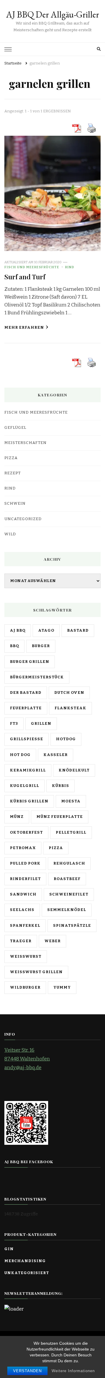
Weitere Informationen (73, 1371)
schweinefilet (68, 894)
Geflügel (15, 427)
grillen (41, 723)
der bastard (25, 692)
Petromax (23, 848)
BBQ (14, 646)
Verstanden (27, 1371)
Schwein (15, 503)
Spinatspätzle (72, 925)
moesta (70, 801)
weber (52, 941)
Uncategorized (23, 519)
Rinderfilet (25, 879)
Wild (10, 534)
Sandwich (23, 894)
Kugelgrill (24, 785)
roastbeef (67, 879)
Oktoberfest (26, 832)
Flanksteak (70, 708)
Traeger (21, 941)
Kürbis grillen (29, 801)
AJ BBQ (17, 630)
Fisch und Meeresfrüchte (31, 267)
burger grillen (29, 661)
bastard (78, 630)
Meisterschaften (25, 442)
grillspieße (26, 739)
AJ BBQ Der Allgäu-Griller (52, 14)
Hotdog (66, 739)
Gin (9, 1249)
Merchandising (25, 1261)
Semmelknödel (66, 909)
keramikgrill (28, 770)
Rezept (12, 473)
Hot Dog (20, 754)
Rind (69, 267)
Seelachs (22, 909)
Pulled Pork (25, 863)
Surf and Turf (24, 276)
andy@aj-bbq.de (22, 1068)
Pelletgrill (71, 832)
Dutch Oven (69, 692)
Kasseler (55, 754)
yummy (62, 987)
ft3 (14, 723)
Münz (17, 816)
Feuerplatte (26, 708)
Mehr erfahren (24, 327)
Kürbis (60, 785)
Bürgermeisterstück (37, 677)
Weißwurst (25, 956)
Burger (41, 646)
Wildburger (25, 987)
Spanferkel (25, 925)
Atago (46, 630)
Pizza (11, 458)
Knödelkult (74, 770)
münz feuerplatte (59, 816)
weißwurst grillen (36, 972)
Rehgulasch (69, 863)
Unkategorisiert (26, 1273)
